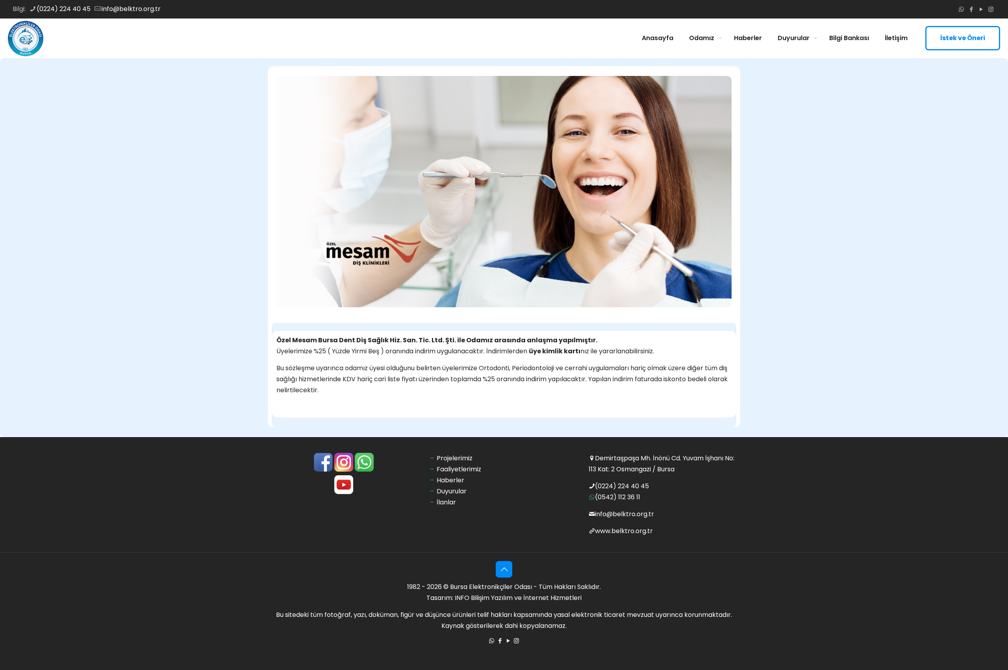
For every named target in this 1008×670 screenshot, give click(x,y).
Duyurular (452, 491)
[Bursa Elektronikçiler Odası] (25, 38)
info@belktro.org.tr (131, 8)
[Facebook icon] (971, 9)
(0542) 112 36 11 (617, 497)
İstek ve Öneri (962, 37)
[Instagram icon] (991, 9)
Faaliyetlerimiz (459, 469)
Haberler (450, 480)
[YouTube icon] (981, 9)
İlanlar (446, 502)
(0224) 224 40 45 (64, 8)
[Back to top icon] (504, 569)
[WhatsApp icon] (961, 9)
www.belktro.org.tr (624, 530)
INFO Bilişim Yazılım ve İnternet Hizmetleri (518, 597)
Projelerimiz (454, 458)
